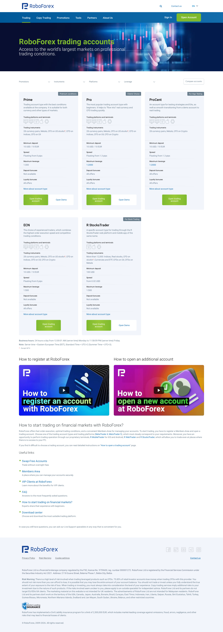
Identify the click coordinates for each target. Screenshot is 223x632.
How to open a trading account (115, 445)
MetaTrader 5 (115, 434)
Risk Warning (45, 558)
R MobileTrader (97, 437)
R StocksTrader (147, 437)
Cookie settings (62, 558)
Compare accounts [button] (194, 81)
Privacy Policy (28, 558)
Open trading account (36, 199)
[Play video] (64, 390)
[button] (38, 6)
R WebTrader (130, 437)
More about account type (35, 189)
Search (113, 6)
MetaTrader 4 (101, 434)
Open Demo (61, 199)
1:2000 (89, 165)
